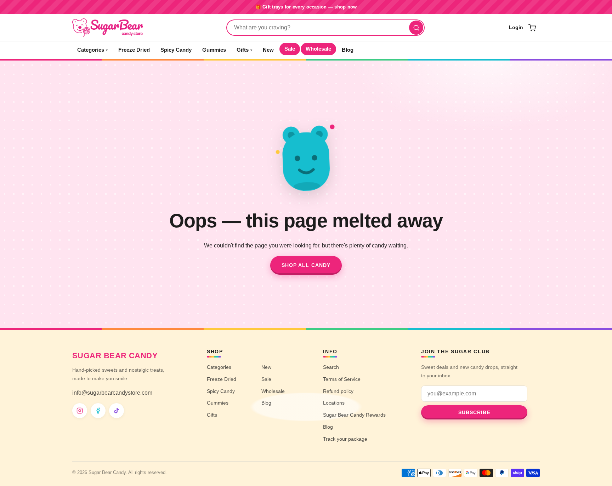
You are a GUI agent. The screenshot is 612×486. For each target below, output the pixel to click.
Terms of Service (342, 379)
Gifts (244, 50)
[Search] (416, 28)
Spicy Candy (176, 50)
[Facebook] (98, 410)
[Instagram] (79, 410)
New (268, 50)
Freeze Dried (134, 50)
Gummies (214, 50)
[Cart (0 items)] (532, 27)
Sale (289, 49)
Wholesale (318, 49)
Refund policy (338, 391)
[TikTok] (116, 410)
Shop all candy (306, 265)
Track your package (345, 439)
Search (331, 367)
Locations (334, 403)
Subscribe (474, 412)
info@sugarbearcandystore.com (112, 393)
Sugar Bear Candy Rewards (354, 415)
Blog (347, 50)
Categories (92, 50)
